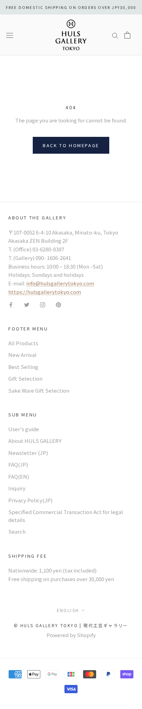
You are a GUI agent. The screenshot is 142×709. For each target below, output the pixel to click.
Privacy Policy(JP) (30, 500)
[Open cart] (127, 35)
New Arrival (22, 354)
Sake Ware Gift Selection (38, 390)
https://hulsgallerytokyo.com (44, 291)
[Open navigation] (9, 35)
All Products (23, 343)
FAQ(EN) (18, 476)
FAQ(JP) (18, 464)
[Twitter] (26, 304)
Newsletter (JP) (28, 452)
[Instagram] (42, 304)
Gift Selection (25, 378)
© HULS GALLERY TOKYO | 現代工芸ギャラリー (71, 625)
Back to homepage (71, 145)
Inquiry (17, 488)
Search (17, 531)
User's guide (23, 429)
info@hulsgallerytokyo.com (60, 283)
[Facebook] (10, 304)
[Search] (115, 35)
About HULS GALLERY (34, 440)
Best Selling (23, 366)
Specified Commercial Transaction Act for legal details (65, 515)
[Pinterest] (58, 304)
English (68, 610)
